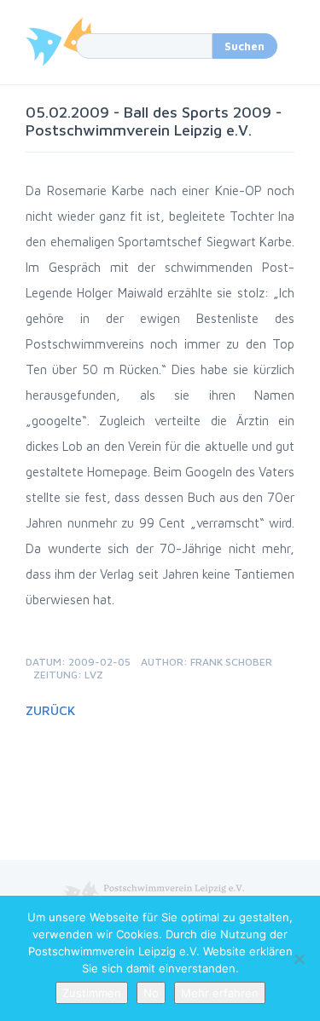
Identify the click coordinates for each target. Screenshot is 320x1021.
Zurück (50, 710)
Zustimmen (91, 993)
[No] (298, 958)
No (151, 993)
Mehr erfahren (220, 993)
